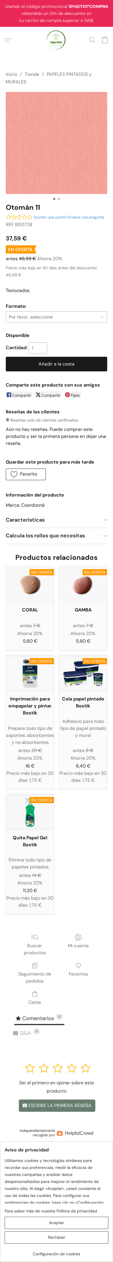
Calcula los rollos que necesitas (45, 535)
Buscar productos (35, 949)
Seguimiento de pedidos (34, 977)
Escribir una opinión (51, 217)
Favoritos (78, 974)
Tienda (32, 74)
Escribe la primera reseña (59, 1105)
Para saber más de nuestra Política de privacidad (51, 1211)
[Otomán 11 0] (56, 143)
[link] (56, 1251)
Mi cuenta (78, 946)
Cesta (34, 1002)
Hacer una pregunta (87, 217)
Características (25, 519)
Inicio (11, 74)
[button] (56, 40)
